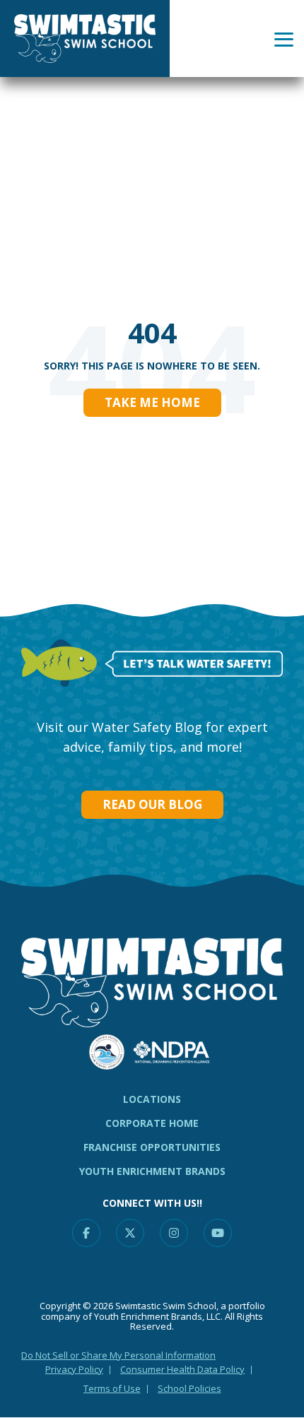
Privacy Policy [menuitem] (74, 1369)
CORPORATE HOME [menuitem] (152, 1123)
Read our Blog (152, 804)
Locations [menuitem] (152, 1099)
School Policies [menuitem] (189, 1388)
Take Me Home (152, 402)
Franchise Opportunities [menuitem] (152, 1147)
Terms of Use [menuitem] (112, 1388)
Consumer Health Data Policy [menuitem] (182, 1369)
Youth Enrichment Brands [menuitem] (152, 1171)
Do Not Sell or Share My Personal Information (118, 1355)
